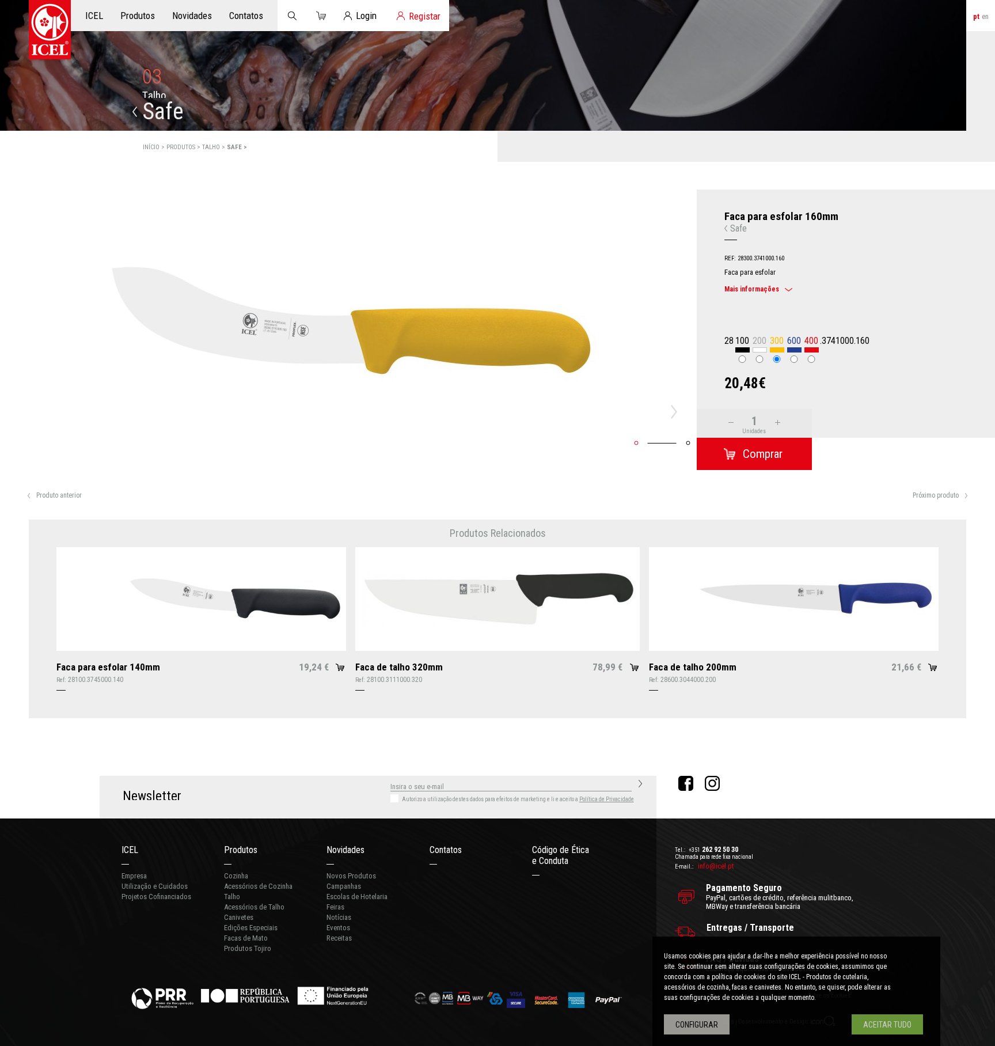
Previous (19, 411)
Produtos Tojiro (247, 948)
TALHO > (214, 147)
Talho (232, 896)
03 (152, 77)
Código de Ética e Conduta (560, 855)
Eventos (338, 927)
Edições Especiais (251, 927)
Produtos (240, 849)
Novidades (345, 849)
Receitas (339, 938)
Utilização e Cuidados (154, 886)
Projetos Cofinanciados (156, 896)
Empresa (134, 875)
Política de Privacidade (606, 799)
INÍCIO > (154, 147)
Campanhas (343, 886)
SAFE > (237, 147)
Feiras (335, 907)
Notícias (338, 917)
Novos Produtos (351, 875)
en (985, 16)
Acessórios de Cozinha (258, 886)
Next (677, 411)
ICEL (129, 849)
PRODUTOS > (184, 147)
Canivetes (238, 917)
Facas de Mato (246, 938)
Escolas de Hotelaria (357, 896)
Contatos (446, 849)
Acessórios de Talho (254, 907)
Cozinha (236, 875)
